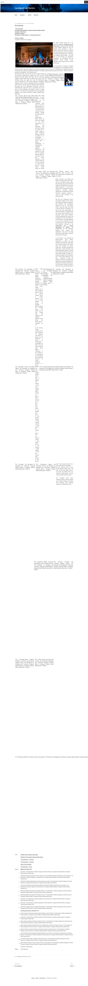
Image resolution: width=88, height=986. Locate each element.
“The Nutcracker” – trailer (26, 867)
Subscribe (36, 15)
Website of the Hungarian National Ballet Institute (32, 857)
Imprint (37, 978)
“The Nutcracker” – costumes (27, 862)
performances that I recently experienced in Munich (64, 226)
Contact (33, 978)
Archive (29, 15)
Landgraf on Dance (25, 8)
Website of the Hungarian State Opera (29, 854)
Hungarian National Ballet (24, 956)
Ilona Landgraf (30, 23)
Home (16, 15)
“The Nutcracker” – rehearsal (27, 859)
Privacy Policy (42, 978)
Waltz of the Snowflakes (26, 864)
